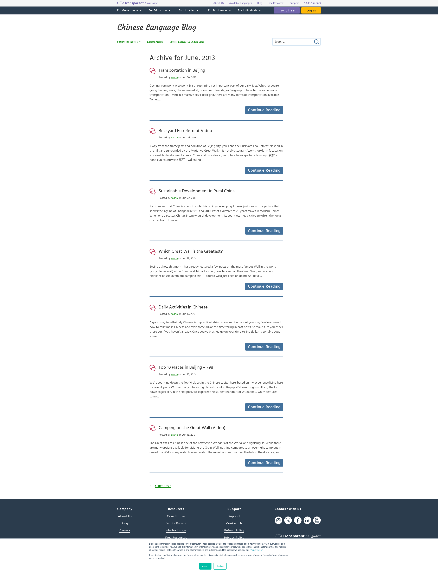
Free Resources (176, 537)
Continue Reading (264, 110)
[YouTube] (317, 520)
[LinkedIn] (307, 520)
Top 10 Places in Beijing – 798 (186, 367)
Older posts (163, 486)
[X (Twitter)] (288, 520)
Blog (125, 523)
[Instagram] (278, 520)
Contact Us (234, 523)
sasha (174, 77)
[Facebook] (298, 520)
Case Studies (176, 516)
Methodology (176, 530)
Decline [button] (220, 566)
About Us (125, 516)
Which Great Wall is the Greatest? (191, 251)
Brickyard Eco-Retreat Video (185, 130)
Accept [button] (205, 566)
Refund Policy (234, 530)
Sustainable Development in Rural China (197, 191)
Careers (124, 530)
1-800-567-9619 (312, 3)
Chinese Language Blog (156, 27)
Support (234, 516)
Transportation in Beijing (182, 70)
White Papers (176, 523)
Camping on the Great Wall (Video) (192, 427)
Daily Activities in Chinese (183, 307)
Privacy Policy (256, 549)
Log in (311, 10)
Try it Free (287, 10)
